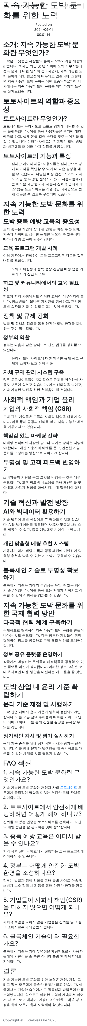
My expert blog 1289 (24, 5)
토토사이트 (68, 787)
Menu (71, 5)
